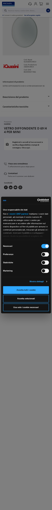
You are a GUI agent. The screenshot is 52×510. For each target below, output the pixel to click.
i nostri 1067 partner (19, 214)
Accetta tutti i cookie (26, 290)
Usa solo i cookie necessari (26, 307)
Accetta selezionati (26, 298)
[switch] (45, 254)
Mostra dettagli (37, 281)
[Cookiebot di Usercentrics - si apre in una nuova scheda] (37, 200)
